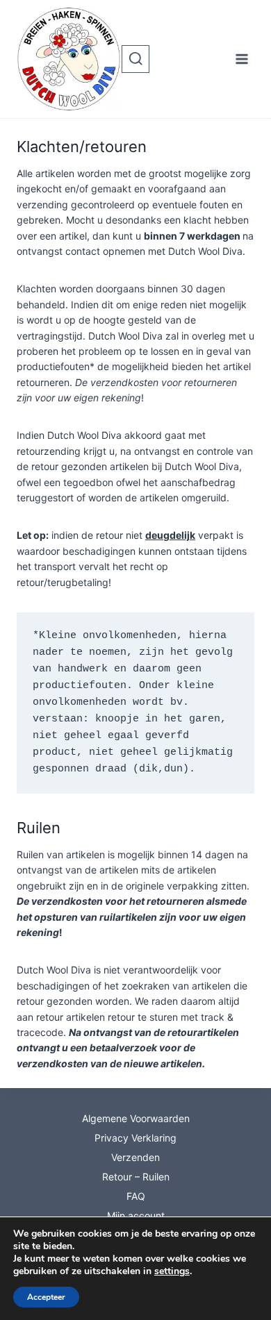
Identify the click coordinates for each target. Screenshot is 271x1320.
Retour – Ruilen (136, 1177)
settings (172, 1271)
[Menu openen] (241, 58)
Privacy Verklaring (135, 1138)
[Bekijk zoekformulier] (135, 59)
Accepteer (46, 1297)
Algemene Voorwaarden (136, 1118)
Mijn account (136, 1215)
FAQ (135, 1196)
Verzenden (135, 1157)
